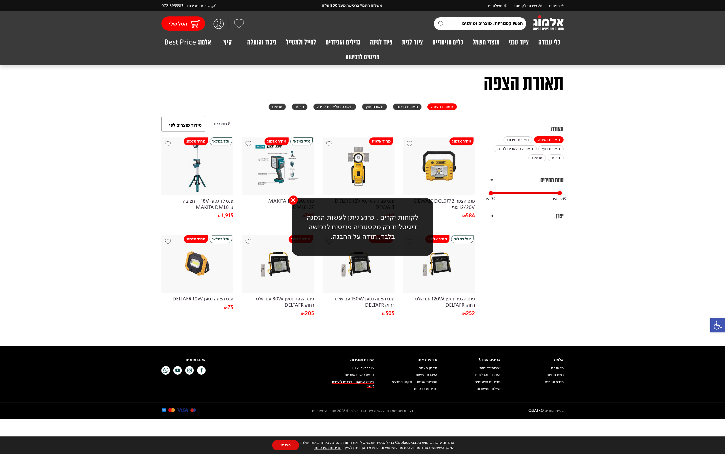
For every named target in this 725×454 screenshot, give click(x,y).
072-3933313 (363, 368)
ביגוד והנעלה (262, 42)
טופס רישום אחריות (359, 375)
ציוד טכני (519, 42)
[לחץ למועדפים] (239, 23)
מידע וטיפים (554, 382)
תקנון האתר (427, 368)
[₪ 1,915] (560, 193)
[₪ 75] (491, 193)
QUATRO (536, 410)
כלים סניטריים (447, 42)
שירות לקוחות (525, 6)
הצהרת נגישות (426, 375)
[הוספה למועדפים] (411, 145)
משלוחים (495, 6)
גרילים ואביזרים (343, 42)
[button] (717, 325)
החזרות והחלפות (487, 375)
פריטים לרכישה (362, 57)
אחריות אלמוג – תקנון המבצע (414, 382)
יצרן (560, 215)
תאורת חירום (518, 140)
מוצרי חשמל (486, 42)
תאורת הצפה (549, 140)
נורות (555, 158)
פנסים (537, 158)
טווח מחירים (552, 180)
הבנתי (286, 445)
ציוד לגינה (381, 42)
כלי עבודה (549, 42)
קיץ (227, 42)
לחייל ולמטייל (301, 42)
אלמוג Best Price (188, 42)
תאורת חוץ (551, 149)
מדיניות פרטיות (425, 389)
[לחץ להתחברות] (219, 23)
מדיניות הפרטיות (328, 447)
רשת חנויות (555, 375)
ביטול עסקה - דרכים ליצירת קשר (353, 384)
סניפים (554, 6)
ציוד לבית (412, 42)
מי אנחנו (557, 368)
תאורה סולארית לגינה (515, 149)
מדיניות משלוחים (487, 382)
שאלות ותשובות (488, 389)
